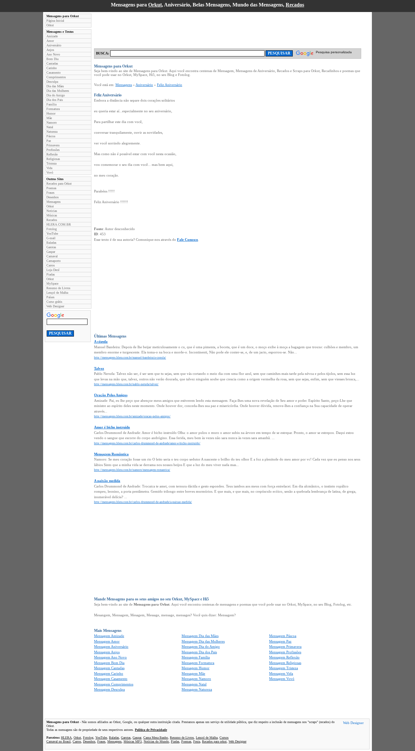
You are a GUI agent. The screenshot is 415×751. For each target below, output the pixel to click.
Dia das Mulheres (57, 90)
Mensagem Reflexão (284, 657)
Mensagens (53, 201)
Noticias (51, 211)
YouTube (52, 233)
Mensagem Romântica (111, 454)
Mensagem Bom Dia (109, 663)
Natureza (51, 131)
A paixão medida (107, 481)
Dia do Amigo (55, 95)
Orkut (155, 4)
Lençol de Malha (57, 292)
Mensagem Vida (281, 673)
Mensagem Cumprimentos (113, 684)
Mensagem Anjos (107, 652)
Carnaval (52, 256)
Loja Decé (52, 270)
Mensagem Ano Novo (110, 657)
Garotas (51, 247)
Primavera (52, 145)
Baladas (51, 242)
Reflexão (52, 154)
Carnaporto (53, 261)
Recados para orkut (214, 741)
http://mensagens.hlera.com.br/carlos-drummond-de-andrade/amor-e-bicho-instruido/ (147, 443)
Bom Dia (52, 59)
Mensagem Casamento (110, 679)
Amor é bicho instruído (112, 427)
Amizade (52, 36)
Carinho (51, 68)
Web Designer (55, 306)
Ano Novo (53, 54)
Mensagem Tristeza (283, 668)
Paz (48, 140)
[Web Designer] (353, 724)
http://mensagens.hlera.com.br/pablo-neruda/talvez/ (126, 384)
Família (51, 104)
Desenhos (52, 197)
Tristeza (51, 163)
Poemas (51, 188)
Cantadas (52, 63)
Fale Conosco (187, 239)
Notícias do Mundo (156, 741)
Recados (295, 4)
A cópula (101, 341)
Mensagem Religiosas (285, 663)
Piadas (50, 274)
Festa (196, 741)
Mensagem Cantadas (109, 668)
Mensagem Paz (280, 641)
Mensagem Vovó (281, 679)
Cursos (224, 737)
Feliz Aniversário (169, 85)
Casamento (53, 72)
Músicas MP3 (133, 741)
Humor (50, 113)
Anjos (50, 50)
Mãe (49, 118)
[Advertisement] (212, 28)
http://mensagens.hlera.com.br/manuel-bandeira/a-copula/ (130, 357)
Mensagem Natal (194, 684)
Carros (50, 265)
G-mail (50, 238)
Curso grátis (54, 301)
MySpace (52, 283)
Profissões (53, 150)
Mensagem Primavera (285, 646)
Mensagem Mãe (193, 673)
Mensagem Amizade (109, 636)
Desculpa (52, 81)
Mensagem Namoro (196, 679)
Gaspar (50, 251)
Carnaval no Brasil (58, 741)
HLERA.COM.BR (58, 224)
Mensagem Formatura (198, 663)
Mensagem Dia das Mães (200, 636)
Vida (49, 168)
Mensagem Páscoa (282, 636)
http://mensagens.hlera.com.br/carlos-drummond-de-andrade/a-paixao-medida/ (143, 502)
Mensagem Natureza (197, 689)
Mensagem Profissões (285, 652)
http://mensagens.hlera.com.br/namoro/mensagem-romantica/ (132, 470)
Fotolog (51, 229)
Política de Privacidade (151, 730)
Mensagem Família (196, 657)
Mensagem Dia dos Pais (199, 652)
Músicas (51, 215)
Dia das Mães (55, 86)
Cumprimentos (56, 77)
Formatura (53, 109)
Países (50, 297)
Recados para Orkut (59, 183)
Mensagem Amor (107, 641)
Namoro (51, 122)
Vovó (49, 172)
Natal (49, 127)
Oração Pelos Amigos (110, 395)
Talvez (99, 368)
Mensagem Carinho (108, 673)
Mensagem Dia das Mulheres (203, 641)
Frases (50, 192)
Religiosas (53, 159)
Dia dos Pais (54, 100)
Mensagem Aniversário (111, 646)
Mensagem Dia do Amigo (201, 646)
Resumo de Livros (58, 288)
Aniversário (53, 45)
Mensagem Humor (195, 668)
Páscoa (50, 136)
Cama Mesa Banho (155, 737)
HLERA (66, 737)
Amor (50, 41)
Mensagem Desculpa (109, 689)
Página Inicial (55, 20)
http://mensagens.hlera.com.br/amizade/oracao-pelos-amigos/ (132, 416)
